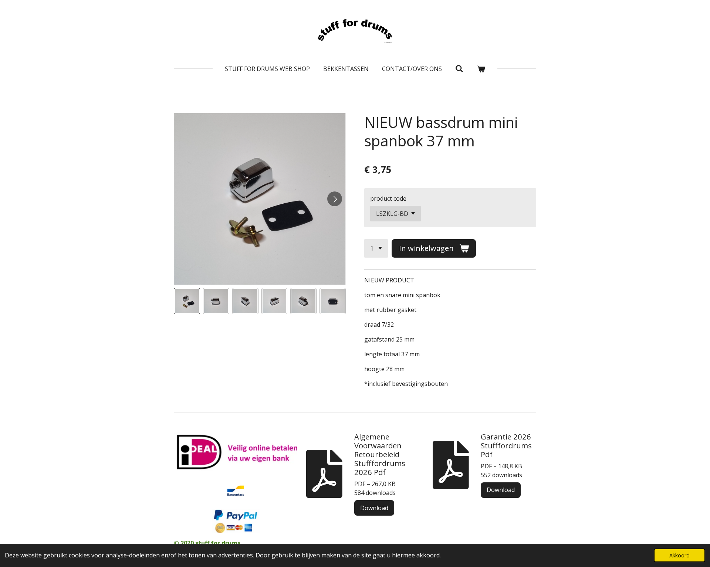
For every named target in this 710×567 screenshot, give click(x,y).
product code (388, 198)
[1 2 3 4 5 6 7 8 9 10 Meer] (376, 248)
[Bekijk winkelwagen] (481, 68)
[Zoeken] (459, 68)
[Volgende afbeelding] (334, 198)
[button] (187, 301)
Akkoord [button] (679, 555)
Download (374, 508)
